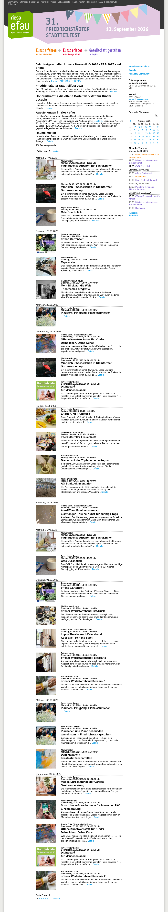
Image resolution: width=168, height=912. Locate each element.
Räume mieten (78, 2)
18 (138, 136)
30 (146, 127)
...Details (112, 91)
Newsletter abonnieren (139, 66)
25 (138, 139)
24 (135, 139)
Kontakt (44, 2)
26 (142, 139)
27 (135, 127)
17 (135, 136)
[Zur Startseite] (20, 38)
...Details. (98, 121)
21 (150, 136)
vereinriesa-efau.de (138, 99)
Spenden (133, 70)
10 (135, 133)
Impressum (92, 2)
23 (158, 136)
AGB (101, 2)
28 (138, 127)
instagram (133, 215)
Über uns (35, 2)
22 (154, 136)
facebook (133, 213)
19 (142, 136)
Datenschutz (111, 2)
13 (146, 133)
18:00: (143, 180)
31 (150, 127)
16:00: (140, 173)
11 (139, 133)
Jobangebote (64, 2)
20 (146, 136)
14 (150, 133)
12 (142, 133)
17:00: (139, 166)
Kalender (12, 4)
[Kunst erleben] (73, 51)
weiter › (56, 151)
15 (154, 133)
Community (13, 2)
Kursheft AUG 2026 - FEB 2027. (66, 81)
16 (158, 133)
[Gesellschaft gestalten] (104, 51)
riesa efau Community (139, 74)
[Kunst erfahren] (46, 51)
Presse (53, 2)
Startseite (24, 2)
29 (142, 127)
